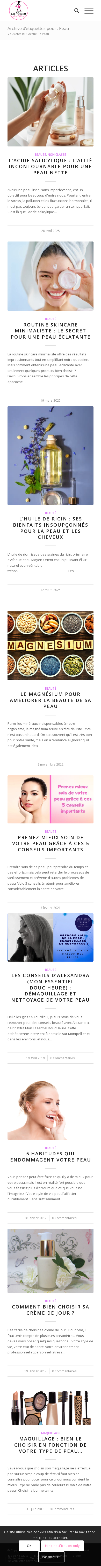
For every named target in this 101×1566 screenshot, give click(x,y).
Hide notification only (62, 1546)
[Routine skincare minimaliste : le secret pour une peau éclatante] (50, 276)
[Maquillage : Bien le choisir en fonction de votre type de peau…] (50, 1401)
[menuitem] (74, 10)
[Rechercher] (74, 10)
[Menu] (86, 10)
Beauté (40, 154)
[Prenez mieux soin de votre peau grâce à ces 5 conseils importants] (50, 799)
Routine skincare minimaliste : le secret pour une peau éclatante (51, 331)
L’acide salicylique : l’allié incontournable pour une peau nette (50, 166)
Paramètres (51, 1557)
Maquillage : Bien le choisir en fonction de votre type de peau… (50, 1445)
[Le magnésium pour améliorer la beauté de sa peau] (50, 645)
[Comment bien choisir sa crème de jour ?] (50, 1261)
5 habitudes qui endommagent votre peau (50, 1156)
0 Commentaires (62, 1058)
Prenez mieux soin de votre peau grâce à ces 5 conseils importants (50, 843)
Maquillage (50, 1433)
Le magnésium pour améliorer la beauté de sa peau (50, 700)
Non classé (57, 154)
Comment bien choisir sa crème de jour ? (50, 1310)
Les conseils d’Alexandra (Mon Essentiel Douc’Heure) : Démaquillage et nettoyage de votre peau (50, 987)
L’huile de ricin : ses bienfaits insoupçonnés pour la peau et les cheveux (50, 528)
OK (29, 1546)
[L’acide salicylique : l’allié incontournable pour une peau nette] (50, 111)
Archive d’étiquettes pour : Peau (38, 28)
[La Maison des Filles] (42, 10)
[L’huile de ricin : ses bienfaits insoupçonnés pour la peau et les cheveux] (50, 455)
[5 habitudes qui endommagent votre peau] (50, 1109)
